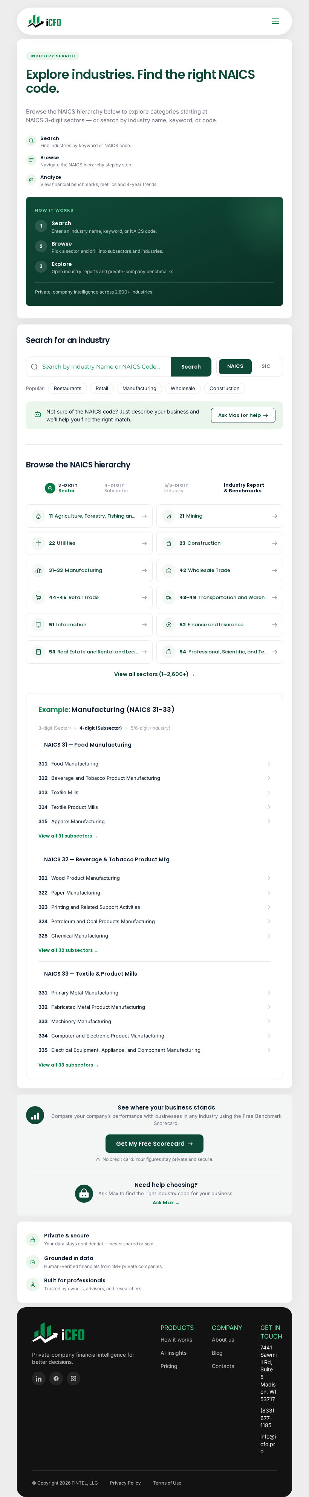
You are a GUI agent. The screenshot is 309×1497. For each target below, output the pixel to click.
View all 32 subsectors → (68, 950)
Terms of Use (167, 1483)
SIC (266, 366)
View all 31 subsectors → (68, 836)
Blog (217, 1352)
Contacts (223, 1366)
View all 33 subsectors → (68, 1065)
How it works (176, 1339)
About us (223, 1339)
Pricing (169, 1366)
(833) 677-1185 (267, 1417)
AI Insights (174, 1352)
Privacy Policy (125, 1483)
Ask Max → (166, 1202)
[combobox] (106, 367)
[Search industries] (34, 367)
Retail (102, 388)
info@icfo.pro (268, 1443)
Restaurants (67, 388)
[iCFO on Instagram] (73, 1378)
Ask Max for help (239, 415)
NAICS (235, 366)
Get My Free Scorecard (150, 1144)
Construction (225, 388)
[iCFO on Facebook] (56, 1378)
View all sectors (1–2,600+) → (154, 674)
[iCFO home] (44, 21)
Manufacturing (139, 388)
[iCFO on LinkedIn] (39, 1378)
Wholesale (183, 388)
